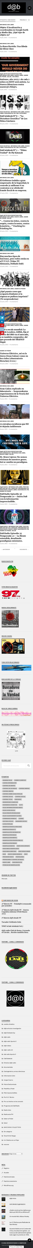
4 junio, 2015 (3, 464)
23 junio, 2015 (4, 266)
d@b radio (4, 487)
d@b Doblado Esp (9, 1033)
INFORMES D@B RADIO (17, 1204)
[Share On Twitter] (2, 318)
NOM (4, 854)
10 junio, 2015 (4, 363)
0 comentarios (13, 37)
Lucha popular (7, 824)
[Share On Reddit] (2, 329)
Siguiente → (24, 549)
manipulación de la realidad (12, 826)
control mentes (8, 791)
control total (7, 799)
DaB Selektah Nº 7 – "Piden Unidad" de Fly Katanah (13, 151)
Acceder (6, 1172)
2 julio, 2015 (3, 89)
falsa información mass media (12, 807)
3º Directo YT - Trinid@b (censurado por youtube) (16, 905)
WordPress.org (8, 1185)
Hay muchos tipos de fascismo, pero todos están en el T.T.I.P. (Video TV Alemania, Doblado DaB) (14, 260)
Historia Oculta (8, 821)
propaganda (20, 856)
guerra (21, 818)
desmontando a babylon (16, 1243)
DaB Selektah (5, 112)
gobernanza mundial (9, 818)
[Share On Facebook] (2, 314)
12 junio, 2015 (4, 301)
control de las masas (10, 788)
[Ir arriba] (29, 1240)
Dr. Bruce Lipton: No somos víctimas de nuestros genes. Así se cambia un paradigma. (14, 459)
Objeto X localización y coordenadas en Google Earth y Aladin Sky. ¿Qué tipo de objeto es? (14, 31)
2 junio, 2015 (3, 543)
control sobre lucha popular (12, 793)
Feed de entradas (9, 1177)
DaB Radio (18, 799)
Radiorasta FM (10, 113)
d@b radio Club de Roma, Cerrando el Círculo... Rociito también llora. (16, 931)
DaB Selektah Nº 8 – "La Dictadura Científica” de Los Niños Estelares (13, 118)
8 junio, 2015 (3, 429)
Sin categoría (21, 113)
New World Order (24, 851)
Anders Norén (11, 1245)
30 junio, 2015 (4, 123)
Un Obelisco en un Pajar (11, 1140)
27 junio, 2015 (4, 193)
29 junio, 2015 (4, 155)
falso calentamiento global (12, 815)
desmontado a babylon (10, 802)
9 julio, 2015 (3, 37)
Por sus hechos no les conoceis (14, 487)
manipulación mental (10, 837)
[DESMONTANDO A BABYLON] (14, 12)
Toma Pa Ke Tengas (10, 1136)
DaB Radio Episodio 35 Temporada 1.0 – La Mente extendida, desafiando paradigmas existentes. (13, 537)
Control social (8, 796)
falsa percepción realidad (11, 813)
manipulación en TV (9, 829)
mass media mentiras (9, 851)
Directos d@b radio (10, 1063)
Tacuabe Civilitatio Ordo (11, 922)
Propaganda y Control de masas (13, 859)
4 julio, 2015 (3, 51)
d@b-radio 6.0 (8, 1050)
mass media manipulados (11, 848)
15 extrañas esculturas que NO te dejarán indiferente (14, 425)
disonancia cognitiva (10, 804)
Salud (9, 76)
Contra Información (9, 783)
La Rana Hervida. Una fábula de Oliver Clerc (13, 47)
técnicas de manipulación (11, 865)
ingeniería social (21, 821)
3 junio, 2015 (3, 504)
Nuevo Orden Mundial (15, 854)
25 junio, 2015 (4, 231)
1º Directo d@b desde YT (11, 918)
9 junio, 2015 (3, 399)
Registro (6, 1168)
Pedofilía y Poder (9, 1088)
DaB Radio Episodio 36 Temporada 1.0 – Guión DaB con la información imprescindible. (13, 498)
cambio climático (20, 780)
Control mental (24, 788)
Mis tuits (4, 878)
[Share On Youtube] (2, 333)
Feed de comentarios (10, 1181)
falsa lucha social (9, 810)
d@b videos (7, 1045)
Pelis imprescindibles (10, 1093)
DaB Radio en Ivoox (10, 900)
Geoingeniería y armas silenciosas (14, 1071)
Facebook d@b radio (9, 887)
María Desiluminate (23, 845)
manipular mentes (9, 845)
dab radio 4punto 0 (10, 1054)
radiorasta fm (17, 862)
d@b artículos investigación (11, 74)
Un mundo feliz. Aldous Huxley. (19, 1216)
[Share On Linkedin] (2, 321)
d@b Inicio (13, 1198)
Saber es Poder (20, 288)
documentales (5, 453)
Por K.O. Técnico (9, 1097)
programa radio (8, 856)
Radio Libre (19, 75)
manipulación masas (9, 835)
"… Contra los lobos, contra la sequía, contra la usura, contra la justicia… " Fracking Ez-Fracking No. (14, 225)
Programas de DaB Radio (12, 1106)
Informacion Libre (7, 24)
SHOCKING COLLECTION (12, 1127)
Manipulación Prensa (10, 843)
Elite (21, 804)
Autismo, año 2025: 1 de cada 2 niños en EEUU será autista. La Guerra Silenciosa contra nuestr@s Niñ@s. (15, 83)
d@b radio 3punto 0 (10, 1041)
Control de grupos (9, 785)
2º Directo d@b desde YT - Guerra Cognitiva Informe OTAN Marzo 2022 (15, 912)
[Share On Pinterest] (2, 325)
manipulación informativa (11, 832)
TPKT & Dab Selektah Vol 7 (12, 926)
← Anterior (5, 549)
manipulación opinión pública (13, 840)
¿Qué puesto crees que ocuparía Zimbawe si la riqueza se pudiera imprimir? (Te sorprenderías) (14, 295)
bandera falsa (7, 780)
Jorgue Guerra (8, 1080)
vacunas (15, 76)
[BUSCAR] (28, 765)
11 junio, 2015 (4, 344)
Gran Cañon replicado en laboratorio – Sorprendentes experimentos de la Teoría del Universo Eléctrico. (14, 392)
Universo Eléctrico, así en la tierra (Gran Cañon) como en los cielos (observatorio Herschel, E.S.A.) (14, 357)
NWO (25, 854)
